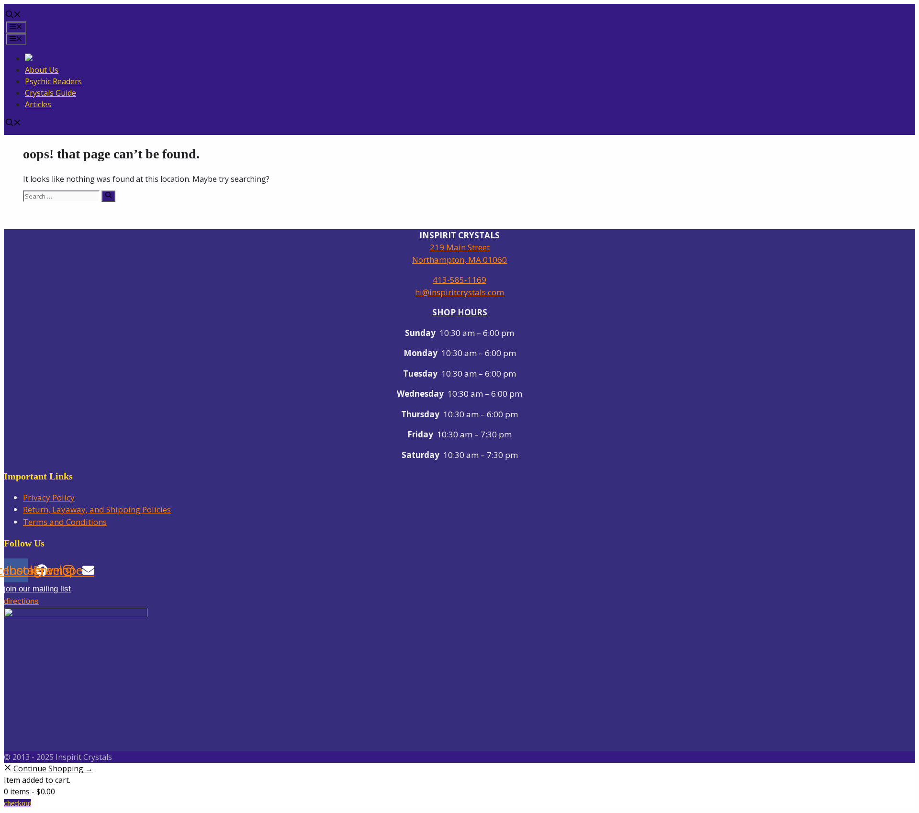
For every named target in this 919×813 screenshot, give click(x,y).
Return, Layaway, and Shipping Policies (97, 509)
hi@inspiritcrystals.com (459, 292)
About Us (41, 70)
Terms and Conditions (65, 521)
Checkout (17, 803)
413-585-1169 (459, 279)
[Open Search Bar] (13, 15)
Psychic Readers (53, 81)
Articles (38, 104)
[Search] (108, 195)
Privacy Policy (49, 497)
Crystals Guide (50, 93)
